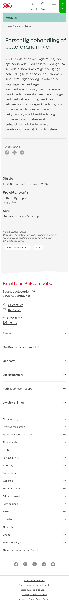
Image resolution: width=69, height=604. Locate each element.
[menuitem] (33, 6)
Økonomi (9, 361)
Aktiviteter (8, 527)
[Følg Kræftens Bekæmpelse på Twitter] (34, 564)
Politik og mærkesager (18, 388)
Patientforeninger (12, 542)
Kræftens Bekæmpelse (28, 283)
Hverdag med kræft (14, 426)
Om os (6, 534)
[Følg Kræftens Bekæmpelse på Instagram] (25, 564)
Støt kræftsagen (12, 488)
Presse (7, 333)
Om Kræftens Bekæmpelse (21, 347)
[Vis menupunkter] (34, 17)
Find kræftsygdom (13, 419)
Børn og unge (10, 503)
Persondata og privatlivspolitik (34, 590)
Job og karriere (13, 374)
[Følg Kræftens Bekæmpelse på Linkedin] (44, 564)
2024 (38, 247)
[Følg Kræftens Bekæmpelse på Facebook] (16, 564)
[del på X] (14, 152)
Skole (6, 511)
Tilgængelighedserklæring (34, 594)
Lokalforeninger (13, 402)
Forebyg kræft (11, 457)
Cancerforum (10, 473)
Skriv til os (14, 309)
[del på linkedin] (22, 152)
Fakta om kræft (11, 496)
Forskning (8, 465)
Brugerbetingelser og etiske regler (35, 585)
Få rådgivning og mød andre (18, 434)
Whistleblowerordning (34, 580)
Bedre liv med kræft (17, 247)
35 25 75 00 (15, 304)
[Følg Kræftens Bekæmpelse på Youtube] (53, 564)
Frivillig (6, 450)
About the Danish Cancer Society (21, 550)
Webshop (8, 480)
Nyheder (7, 519)
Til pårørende (10, 442)
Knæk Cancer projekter (19, 26)
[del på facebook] (7, 152)
